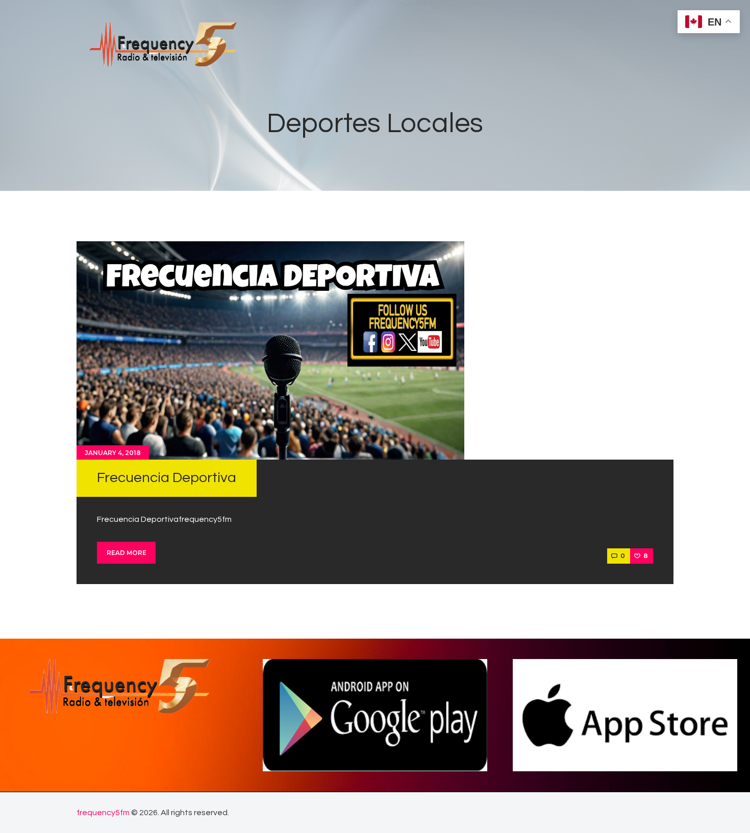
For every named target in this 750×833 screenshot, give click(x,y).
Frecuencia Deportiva (166, 477)
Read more (126, 553)
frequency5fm (103, 813)
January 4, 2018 (113, 453)
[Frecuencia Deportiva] (270, 350)
